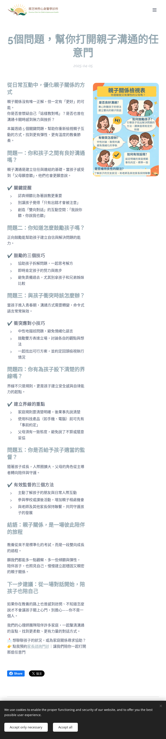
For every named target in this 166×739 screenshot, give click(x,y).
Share (18, 673)
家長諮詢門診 (38, 646)
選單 (154, 9)
